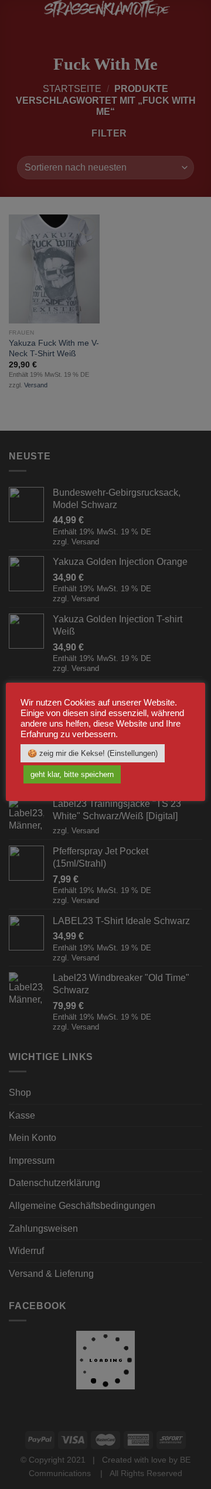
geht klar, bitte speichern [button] (72, 774)
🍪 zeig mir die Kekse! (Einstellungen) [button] (93, 753)
